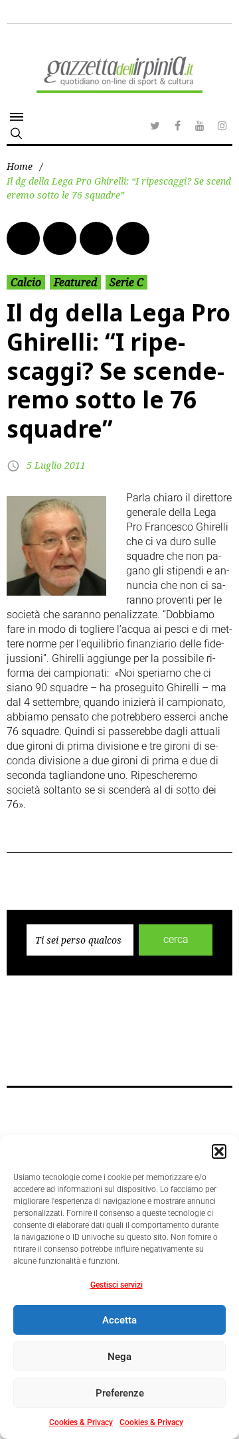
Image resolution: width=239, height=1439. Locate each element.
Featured (75, 282)
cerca (176, 939)
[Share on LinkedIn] (96, 238)
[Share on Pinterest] (132, 238)
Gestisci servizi (116, 1285)
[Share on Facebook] (23, 238)
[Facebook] (177, 125)
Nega (119, 1357)
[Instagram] (222, 125)
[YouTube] (200, 125)
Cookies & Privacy (81, 1422)
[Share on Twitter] (59, 238)
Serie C (126, 282)
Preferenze (120, 1393)
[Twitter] (155, 125)
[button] (219, 1151)
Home (20, 166)
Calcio (26, 282)
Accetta (119, 1320)
